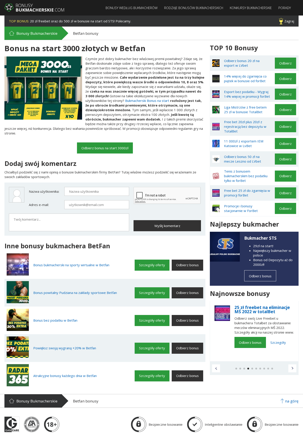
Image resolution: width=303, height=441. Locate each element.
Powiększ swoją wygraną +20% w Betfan (64, 348)
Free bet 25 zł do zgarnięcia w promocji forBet (247, 192)
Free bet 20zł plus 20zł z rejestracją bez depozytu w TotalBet (245, 126)
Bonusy (40, 7)
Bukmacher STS (260, 238)
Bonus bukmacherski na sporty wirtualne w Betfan (71, 265)
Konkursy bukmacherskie (251, 8)
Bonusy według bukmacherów (131, 8)
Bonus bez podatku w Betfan (55, 320)
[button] (216, 368)
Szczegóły (278, 342)
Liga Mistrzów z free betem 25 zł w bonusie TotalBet (245, 109)
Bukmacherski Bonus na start (147, 100)
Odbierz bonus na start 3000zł (104, 148)
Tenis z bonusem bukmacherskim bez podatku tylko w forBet (246, 176)
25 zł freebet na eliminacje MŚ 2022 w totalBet (262, 310)
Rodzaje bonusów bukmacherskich (193, 8)
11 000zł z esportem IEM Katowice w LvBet (243, 143)
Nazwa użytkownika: (44, 191)
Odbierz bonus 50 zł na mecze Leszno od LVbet (242, 158)
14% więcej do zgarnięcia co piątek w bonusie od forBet (245, 78)
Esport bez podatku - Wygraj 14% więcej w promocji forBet (247, 94)
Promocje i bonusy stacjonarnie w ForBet (241, 208)
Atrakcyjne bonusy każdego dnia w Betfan (65, 375)
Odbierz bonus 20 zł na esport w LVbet (242, 63)
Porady (284, 8)
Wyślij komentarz (167, 225)
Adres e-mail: (39, 204)
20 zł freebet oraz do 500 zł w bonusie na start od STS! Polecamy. (70, 21)
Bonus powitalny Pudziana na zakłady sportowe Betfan (75, 292)
